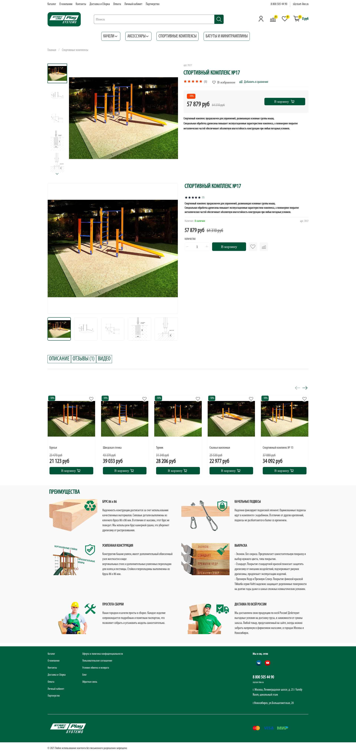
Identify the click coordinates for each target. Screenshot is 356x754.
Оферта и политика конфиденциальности (102, 653)
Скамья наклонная (220, 448)
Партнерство (152, 4)
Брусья (53, 448)
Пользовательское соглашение (97, 660)
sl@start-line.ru (301, 4)
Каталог (51, 4)
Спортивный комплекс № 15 (278, 448)
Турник (159, 448)
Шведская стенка (112, 448)
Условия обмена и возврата (95, 667)
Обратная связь (89, 681)
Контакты (81, 4)
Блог (84, 674)
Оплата (117, 4)
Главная (51, 50)
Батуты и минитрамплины (227, 36)
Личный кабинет (133, 4)
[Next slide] (57, 174)
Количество (190, 239)
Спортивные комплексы (178, 36)
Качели (108, 36)
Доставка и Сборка (100, 4)
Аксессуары (136, 36)
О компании (65, 4)
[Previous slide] (77, 118)
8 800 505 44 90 (279, 4)
